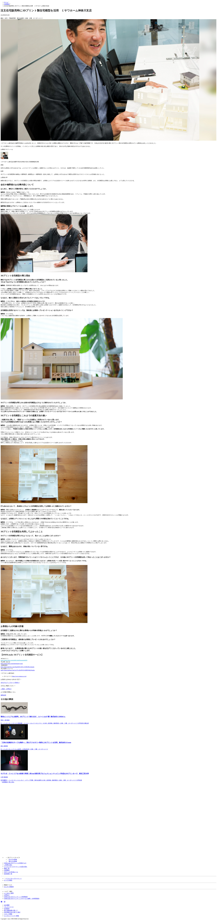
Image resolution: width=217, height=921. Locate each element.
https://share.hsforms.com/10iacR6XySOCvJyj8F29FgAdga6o (17, 667)
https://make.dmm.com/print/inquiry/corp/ (12, 663)
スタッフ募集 (8, 914)
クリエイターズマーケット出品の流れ (15, 866)
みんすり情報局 (9, 886)
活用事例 (6, 4)
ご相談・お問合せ (6, 689)
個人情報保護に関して (11, 910)
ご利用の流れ (8, 865)
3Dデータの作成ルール (11, 872)
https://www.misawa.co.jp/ (19, 676)
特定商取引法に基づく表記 (12, 912)
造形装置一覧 (8, 873)
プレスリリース (9, 907)
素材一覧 (6, 868)
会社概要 (6, 905)
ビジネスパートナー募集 (11, 916)
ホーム (6, 2)
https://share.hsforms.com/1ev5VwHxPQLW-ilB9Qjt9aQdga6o (18, 670)
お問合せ (6, 895)
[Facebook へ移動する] (1, 902)
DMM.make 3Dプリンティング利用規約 (16, 896)
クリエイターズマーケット (13, 878)
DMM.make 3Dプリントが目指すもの (15, 863)
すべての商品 (8, 880)
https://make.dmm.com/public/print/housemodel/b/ (14, 660)
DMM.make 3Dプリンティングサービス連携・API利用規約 (21, 898)
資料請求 (3, 695)
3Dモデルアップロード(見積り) (10, 682)
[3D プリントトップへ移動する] (108, 854)
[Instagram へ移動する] (4, 902)
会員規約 (6, 908)
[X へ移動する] (3, 902)
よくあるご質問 (9, 893)
